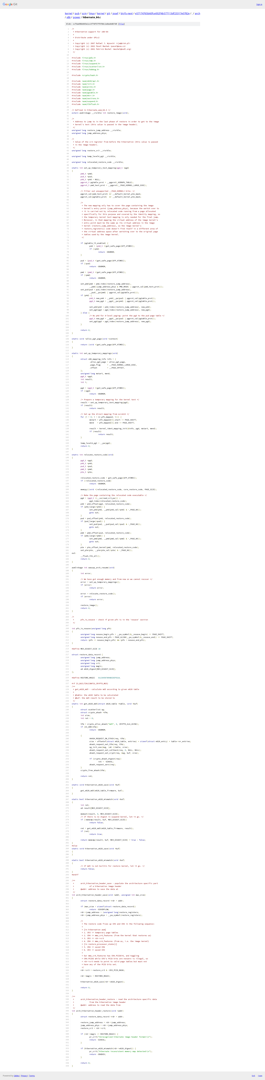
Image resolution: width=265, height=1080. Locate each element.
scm (84, 13)
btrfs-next (127, 13)
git (108, 13)
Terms (32, 1075)
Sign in (259, 4)
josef (115, 13)
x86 (69, 17)
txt (253, 1075)
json (260, 1075)
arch (197, 13)
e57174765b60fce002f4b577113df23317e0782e (162, 13)
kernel (68, 13)
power (76, 17)
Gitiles (16, 1075)
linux (92, 13)
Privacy (24, 1075)
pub (77, 13)
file (121, 24)
